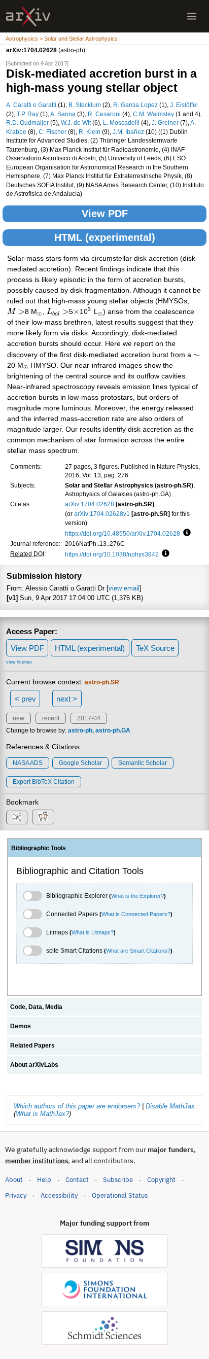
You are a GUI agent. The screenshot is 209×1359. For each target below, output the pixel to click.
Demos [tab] (20, 1026)
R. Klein (89, 131)
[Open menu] (192, 16)
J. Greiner (165, 122)
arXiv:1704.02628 (89, 504)
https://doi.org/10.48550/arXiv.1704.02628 (122, 533)
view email (124, 588)
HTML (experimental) (104, 237)
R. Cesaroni (104, 114)
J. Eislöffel (184, 104)
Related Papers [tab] (32, 1045)
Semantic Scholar (142, 762)
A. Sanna (63, 114)
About (14, 1179)
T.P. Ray (28, 114)
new (18, 718)
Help (44, 1179)
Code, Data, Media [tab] (36, 1007)
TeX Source (155, 648)
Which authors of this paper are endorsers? (77, 1106)
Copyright (161, 1179)
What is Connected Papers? (135, 914)
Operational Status (120, 1195)
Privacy (15, 1195)
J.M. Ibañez (128, 131)
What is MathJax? (42, 1114)
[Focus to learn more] (185, 533)
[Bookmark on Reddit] (43, 817)
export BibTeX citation (44, 781)
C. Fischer (52, 131)
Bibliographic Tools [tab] (38, 848)
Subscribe (118, 1179)
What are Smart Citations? (138, 951)
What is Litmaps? (93, 932)
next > (66, 698)
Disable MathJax (170, 1106)
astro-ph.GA (112, 730)
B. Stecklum (84, 104)
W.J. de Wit (76, 122)
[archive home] (28, 16)
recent (50, 718)
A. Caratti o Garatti (31, 104)
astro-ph (80, 730)
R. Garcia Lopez (135, 104)
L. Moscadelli (121, 122)
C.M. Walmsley (153, 114)
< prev (25, 698)
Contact (77, 1179)
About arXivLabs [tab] (34, 1065)
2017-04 (88, 718)
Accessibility (59, 1195)
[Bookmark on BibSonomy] (16, 817)
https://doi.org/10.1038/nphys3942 (112, 554)
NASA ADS (28, 762)
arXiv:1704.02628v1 (102, 513)
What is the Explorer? (137, 896)
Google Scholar (80, 762)
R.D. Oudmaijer (27, 122)
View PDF (105, 213)
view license (19, 662)
